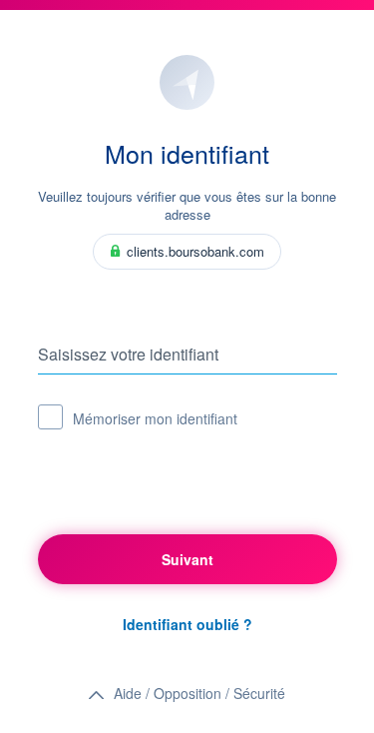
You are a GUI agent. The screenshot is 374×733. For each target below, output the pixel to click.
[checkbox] (50, 416)
